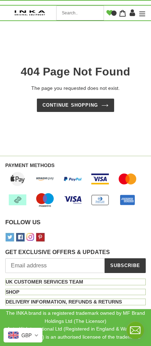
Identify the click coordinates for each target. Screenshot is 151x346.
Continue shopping (70, 105)
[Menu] (141, 13)
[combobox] (80, 13)
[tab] (75, 282)
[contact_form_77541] (135, 330)
